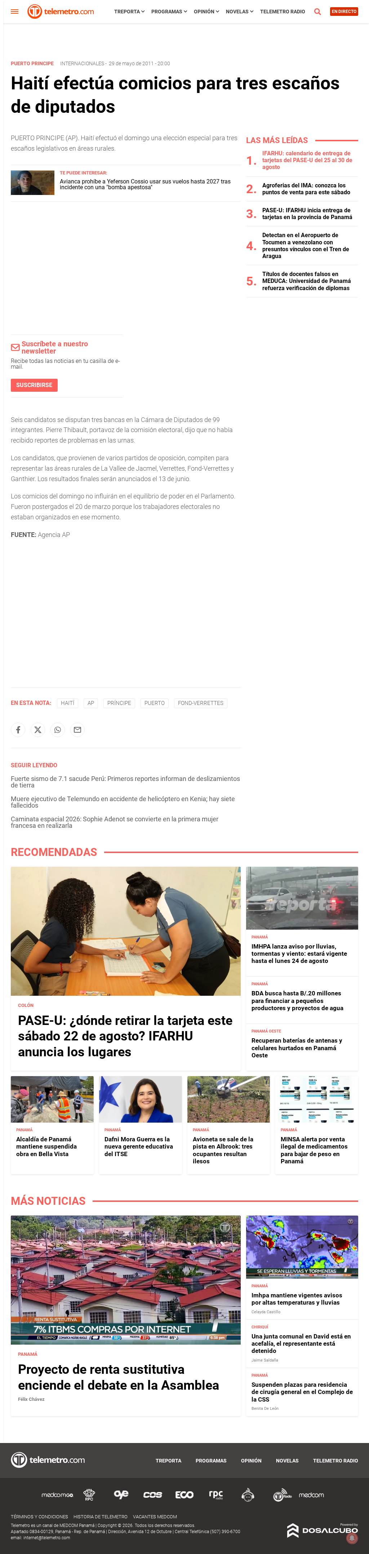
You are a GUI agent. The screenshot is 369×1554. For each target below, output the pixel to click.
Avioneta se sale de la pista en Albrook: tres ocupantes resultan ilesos (223, 1150)
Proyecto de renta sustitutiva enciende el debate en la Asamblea (118, 1377)
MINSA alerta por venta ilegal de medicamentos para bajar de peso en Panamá (314, 1150)
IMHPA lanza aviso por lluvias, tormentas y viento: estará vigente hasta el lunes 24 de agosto (299, 954)
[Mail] (77, 729)
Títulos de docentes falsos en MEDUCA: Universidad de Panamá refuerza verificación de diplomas (306, 281)
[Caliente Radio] (248, 1500)
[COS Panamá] (153, 1500)
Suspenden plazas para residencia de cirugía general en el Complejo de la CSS (302, 1392)
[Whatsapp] (57, 729)
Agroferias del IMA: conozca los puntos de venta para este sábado (306, 189)
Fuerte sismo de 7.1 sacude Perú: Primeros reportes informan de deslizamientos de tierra (125, 782)
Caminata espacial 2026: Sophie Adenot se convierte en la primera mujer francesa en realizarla (114, 822)
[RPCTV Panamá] (89, 1500)
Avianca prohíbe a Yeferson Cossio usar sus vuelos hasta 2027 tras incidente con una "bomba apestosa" (145, 184)
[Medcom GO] (58, 1500)
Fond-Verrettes (200, 703)
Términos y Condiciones (39, 1516)
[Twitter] (37, 729)
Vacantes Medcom (155, 1516)
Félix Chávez (31, 1399)
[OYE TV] (121, 1500)
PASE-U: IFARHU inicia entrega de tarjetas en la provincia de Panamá (307, 214)
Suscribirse (34, 385)
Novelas (237, 11)
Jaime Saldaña (265, 1360)
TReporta (127, 11)
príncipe (119, 703)
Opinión (204, 11)
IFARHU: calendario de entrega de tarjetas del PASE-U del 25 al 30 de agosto (307, 160)
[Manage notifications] (352, 1538)
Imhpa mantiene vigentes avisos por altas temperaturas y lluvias (297, 1299)
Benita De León (265, 1408)
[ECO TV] (184, 1500)
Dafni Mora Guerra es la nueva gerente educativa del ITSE (139, 1147)
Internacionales (82, 63)
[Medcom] (311, 1500)
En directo (344, 11)
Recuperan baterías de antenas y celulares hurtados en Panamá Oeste (297, 1048)
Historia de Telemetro (101, 1516)
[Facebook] (18, 729)
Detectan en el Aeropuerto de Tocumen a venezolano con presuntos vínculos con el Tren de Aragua (305, 245)
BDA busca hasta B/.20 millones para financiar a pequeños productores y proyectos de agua (297, 1001)
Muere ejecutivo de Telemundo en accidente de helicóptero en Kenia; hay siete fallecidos (123, 802)
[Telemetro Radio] (279, 1500)
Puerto (155, 703)
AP (91, 703)
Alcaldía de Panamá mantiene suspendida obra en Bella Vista (46, 1147)
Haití (67, 703)
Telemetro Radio (282, 11)
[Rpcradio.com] (216, 1500)
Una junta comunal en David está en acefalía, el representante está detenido (301, 1344)
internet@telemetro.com (46, 1537)
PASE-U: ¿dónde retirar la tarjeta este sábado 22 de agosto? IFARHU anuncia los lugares (125, 1036)
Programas (166, 11)
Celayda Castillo (266, 1312)
